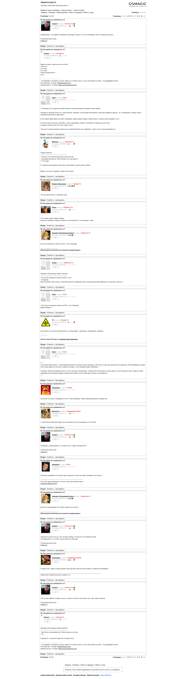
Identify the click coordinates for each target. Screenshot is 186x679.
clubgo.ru (44, 41)
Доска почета (67, 10)
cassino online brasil (47, 675)
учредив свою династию (68, 339)
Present (46, 53)
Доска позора (79, 10)
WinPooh (55, 142)
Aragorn (55, 24)
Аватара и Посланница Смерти (63, 233)
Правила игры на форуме (50, 10)
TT (53, 320)
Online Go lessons (93, 675)
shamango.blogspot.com (49, 483)
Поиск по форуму (75, 12)
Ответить (50, 46)
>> (145, 12)
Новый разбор (62, 12)
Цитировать (60, 46)
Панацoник (56, 388)
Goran (54, 207)
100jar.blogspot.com (64, 83)
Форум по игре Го (48, 2)
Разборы (52, 12)
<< (141, 12)
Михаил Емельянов (59, 184)
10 (142, 16)
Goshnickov (56, 558)
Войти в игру (89, 12)
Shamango (55, 464)
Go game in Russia (79, 675)
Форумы (44, 12)
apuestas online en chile (64, 675)
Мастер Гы (55, 411)
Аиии (54, 97)
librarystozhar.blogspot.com (67, 85)
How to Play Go (106, 675)
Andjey (54, 263)
